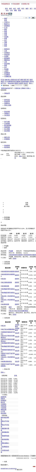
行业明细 (7, 123)
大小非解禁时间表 (10, 81)
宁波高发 (3, 407)
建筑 (21, 79)
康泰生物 (3, 409)
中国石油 (17, 88)
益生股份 (3, 413)
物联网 (18, 81)
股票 (5, 31)
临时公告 (7, 137)
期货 (5, 46)
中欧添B (3, 278)
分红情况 (7, 115)
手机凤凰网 (16, 4)
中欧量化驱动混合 (6, 361)
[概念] (2, 81)
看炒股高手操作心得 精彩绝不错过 (9, 468)
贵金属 (6, 69)
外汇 (5, 40)
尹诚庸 (11, 251)
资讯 (6, 8)
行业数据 (7, 74)
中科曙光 (3, 404)
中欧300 (11, 311)
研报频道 (7, 25)
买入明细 (7, 129)
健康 (27, 8)
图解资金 (7, 60)
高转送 (32, 81)
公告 (5, 62)
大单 (5, 51)
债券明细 (7, 127)
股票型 (17, 83)
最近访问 (19, 469)
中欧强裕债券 (5, 286)
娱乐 (14, 8)
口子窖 (3, 411)
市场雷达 (7, 52)
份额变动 (7, 103)
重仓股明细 (7, 125)
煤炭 (31, 79)
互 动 (5, 27)
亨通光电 (3, 406)
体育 (18, 8)
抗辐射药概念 (25, 81)
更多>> (31, 83)
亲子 (31, 8)
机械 (12, 79)
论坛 (7, 10)
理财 (5, 42)
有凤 (5, 461)
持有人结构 (7, 105)
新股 (5, 38)
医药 (25, 79)
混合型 (26, 83)
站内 (26, 17)
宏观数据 (7, 72)
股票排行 (7, 49)
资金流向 (7, 54)
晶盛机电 (3, 397)
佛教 (15, 10)
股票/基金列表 (5, 88)
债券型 (21, 83)
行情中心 (7, 22)
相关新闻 (7, 147)
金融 (6, 79)
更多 (15, 375)
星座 (19, 10)
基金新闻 (7, 145)
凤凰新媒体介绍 (5, 455)
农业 (15, 79)
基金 (5, 44)
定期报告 (7, 139)
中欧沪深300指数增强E (21, 311)
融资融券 (7, 58)
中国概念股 (7, 76)
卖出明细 (7, 131)
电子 (28, 79)
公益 (11, 10)
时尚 (22, 8)
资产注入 (3, 83)
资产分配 (7, 121)
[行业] (2, 79)
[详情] (14, 258)
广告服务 (33, 455)
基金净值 (7, 63)
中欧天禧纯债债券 (6, 282)
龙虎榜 (6, 56)
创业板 (6, 36)
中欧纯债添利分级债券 (16, 255)
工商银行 (23, 88)
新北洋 (3, 402)
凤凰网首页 (6, 4)
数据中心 (7, 24)
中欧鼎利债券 (5, 304)
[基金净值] (11, 83)
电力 (9, 79)
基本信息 (7, 99)
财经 (10, 8)
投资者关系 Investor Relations (20, 455)
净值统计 (7, 113)
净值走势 (7, 93)
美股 (5, 35)
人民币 (6, 71)
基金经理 (7, 101)
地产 (18, 79)
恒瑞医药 (3, 400)
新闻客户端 (25, 4)
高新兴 (3, 398)
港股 (5, 33)
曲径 (10, 307)
